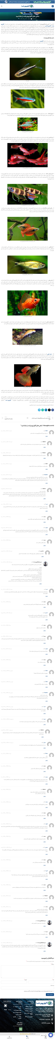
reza (46, 753)
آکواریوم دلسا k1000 (29, 1009)
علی (47, 504)
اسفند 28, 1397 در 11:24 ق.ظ (6, 613)
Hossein (46, 474)
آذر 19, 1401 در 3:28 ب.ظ (6, 453)
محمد (46, 802)
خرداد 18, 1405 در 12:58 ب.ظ (6, 921)
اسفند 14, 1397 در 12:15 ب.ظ (6, 442)
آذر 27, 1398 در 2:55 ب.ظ (6, 871)
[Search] (1, 6)
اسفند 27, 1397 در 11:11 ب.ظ (6, 589)
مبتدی (29, 14)
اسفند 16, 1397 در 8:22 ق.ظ (6, 489)
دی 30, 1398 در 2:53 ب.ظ (6, 540)
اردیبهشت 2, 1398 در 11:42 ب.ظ (7, 719)
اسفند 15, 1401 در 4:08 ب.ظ (6, 636)
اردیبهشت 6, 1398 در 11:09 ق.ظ (7, 742)
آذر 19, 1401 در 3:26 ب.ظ (6, 896)
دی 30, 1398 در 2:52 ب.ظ (6, 625)
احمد (45, 706)
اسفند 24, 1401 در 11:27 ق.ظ (6, 551)
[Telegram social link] (39, 410)
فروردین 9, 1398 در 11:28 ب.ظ (7, 670)
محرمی (46, 847)
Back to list (27, 418)
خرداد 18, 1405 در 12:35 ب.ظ (6, 562)
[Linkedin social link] (46, 410)
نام (53, 979)
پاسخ (47, 436)
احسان (46, 613)
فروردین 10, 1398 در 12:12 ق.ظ (7, 681)
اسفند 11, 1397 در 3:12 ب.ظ (6, 464)
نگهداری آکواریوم (25, 14)
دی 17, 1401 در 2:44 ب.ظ (6, 907)
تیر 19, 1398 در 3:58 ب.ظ (6, 789)
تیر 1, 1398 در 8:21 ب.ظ (5, 777)
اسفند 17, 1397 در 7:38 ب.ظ (6, 504)
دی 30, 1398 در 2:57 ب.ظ (6, 516)
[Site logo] (27, 6)
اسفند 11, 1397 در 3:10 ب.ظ (6, 431)
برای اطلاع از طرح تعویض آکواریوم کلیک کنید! (27, 10)
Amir (47, 431)
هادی (45, 742)
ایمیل (25, 979)
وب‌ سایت (52, 985)
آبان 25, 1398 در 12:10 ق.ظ (6, 847)
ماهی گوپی (49, 354)
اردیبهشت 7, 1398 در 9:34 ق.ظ (7, 730)
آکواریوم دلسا (8, 400)
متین (45, 719)
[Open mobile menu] (53, 6)
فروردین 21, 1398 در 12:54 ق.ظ (7, 706)
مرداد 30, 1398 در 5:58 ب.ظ (6, 824)
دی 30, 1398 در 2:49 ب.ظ (6, 813)
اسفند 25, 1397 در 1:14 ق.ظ (6, 527)
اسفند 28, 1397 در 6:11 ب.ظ (6, 649)
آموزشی (31, 14)
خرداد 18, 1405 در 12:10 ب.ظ (6, 942)
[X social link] (49, 410)
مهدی (46, 777)
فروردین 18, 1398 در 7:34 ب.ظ (7, 692)
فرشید (46, 527)
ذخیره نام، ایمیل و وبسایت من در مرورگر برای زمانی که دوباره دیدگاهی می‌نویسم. (38, 991)
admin (29, 19)
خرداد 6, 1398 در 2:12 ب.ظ (6, 753)
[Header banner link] (27, 2)
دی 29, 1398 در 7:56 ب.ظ (6, 885)
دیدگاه (52, 964)
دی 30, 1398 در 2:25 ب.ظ (6, 860)
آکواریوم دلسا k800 (29, 1006)
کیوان (47, 824)
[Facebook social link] (52, 410)
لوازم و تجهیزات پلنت (17, 1010)
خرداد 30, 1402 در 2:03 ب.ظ (6, 932)
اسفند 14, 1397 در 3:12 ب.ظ (6, 475)
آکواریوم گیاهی (48, 26)
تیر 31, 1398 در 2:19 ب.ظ (6, 802)
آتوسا (47, 871)
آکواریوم (41, 41)
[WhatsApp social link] (42, 410)
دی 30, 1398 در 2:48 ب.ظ (6, 836)
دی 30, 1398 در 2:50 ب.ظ (6, 660)
